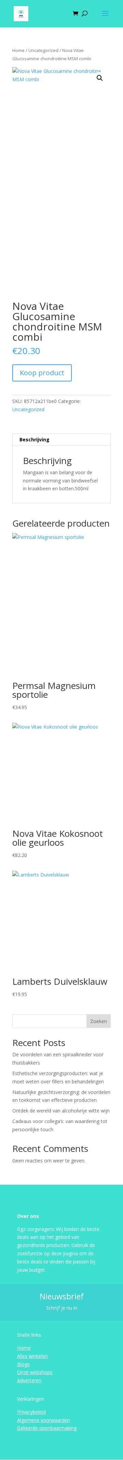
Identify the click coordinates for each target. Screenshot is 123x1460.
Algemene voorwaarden (43, 1420)
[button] (100, 78)
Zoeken (98, 1021)
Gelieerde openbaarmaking (47, 1428)
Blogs (23, 1364)
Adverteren (29, 1380)
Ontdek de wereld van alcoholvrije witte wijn (61, 1110)
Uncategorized (43, 50)
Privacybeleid (31, 1412)
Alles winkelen (32, 1356)
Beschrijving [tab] (34, 439)
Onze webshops (35, 1372)
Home (18, 50)
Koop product (42, 372)
